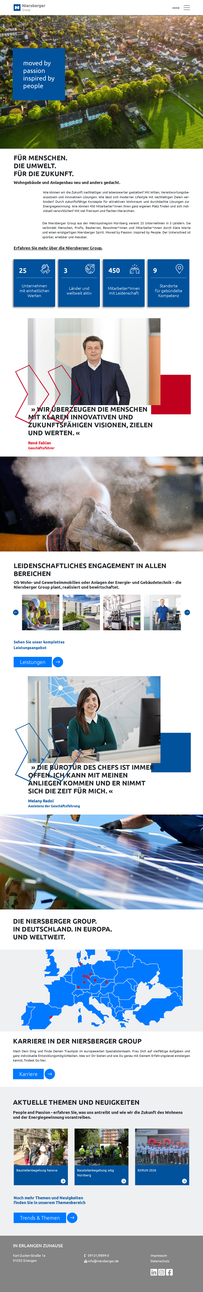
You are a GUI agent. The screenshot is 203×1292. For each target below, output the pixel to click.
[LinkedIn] (154, 1272)
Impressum (159, 1255)
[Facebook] (169, 1272)
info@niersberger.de (103, 1261)
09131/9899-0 (98, 1255)
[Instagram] (161, 1272)
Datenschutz (160, 1261)
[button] (16, 612)
